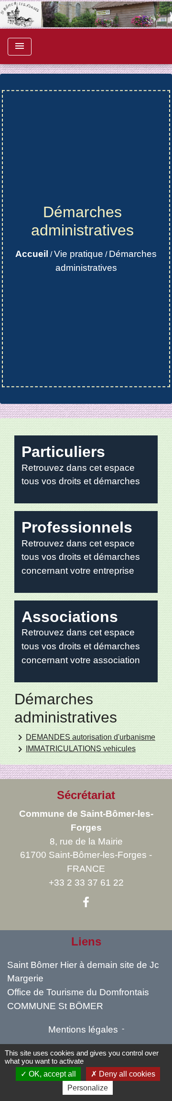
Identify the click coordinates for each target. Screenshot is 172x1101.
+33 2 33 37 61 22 (86, 883)
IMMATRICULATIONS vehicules (75, 749)
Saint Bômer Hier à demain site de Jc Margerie (83, 972)
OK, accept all (51, 1074)
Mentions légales (83, 1029)
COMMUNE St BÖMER (55, 1006)
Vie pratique (78, 254)
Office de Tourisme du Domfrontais (78, 992)
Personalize (87, 1088)
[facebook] (86, 902)
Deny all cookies (126, 1074)
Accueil (31, 254)
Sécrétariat (86, 795)
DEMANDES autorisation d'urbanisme (84, 737)
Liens (86, 941)
